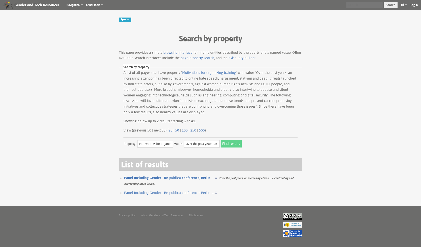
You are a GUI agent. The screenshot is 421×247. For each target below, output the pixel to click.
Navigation (73, 5)
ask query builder (242, 58)
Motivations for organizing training (209, 72)
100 (185, 130)
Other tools (93, 5)
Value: (178, 144)
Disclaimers (196, 215)
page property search (197, 58)
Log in (414, 5)
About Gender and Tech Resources (162, 215)
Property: (130, 144)
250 (193, 130)
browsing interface (178, 52)
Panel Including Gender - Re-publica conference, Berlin (167, 178)
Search (390, 5)
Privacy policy (127, 215)
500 (202, 130)
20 (171, 130)
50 (177, 130)
